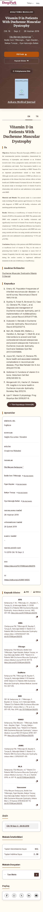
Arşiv (5, 815)
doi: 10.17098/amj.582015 (28, 709)
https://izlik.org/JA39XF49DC (17, 580)
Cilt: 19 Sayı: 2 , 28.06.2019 (18, 826)
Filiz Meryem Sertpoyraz (20, 37)
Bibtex (38, 592)
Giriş (37, 3)
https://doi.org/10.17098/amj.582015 (19, 566)
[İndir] (36, 875)
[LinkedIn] (29, 896)
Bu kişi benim (28, 476)
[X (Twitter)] (21, 896)
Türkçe (29, 3)
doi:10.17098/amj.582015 (13, 636)
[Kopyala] (37, 617)
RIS (27, 592)
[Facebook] (7, 896)
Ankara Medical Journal (21, 102)
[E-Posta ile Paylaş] (36, 896)
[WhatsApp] (14, 896)
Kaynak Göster (20, 61)
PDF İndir (20, 54)
